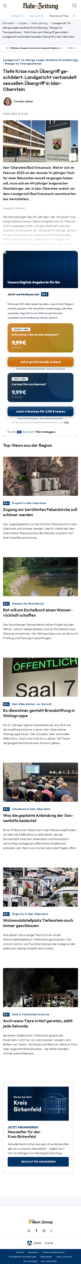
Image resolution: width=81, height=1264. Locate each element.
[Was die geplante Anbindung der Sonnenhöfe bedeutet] (40, 782)
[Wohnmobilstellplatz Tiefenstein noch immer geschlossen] (40, 887)
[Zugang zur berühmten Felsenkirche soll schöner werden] (40, 476)
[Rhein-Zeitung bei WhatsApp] (29, 1231)
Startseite (8, 23)
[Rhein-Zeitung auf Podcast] (51, 1231)
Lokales (22, 23)
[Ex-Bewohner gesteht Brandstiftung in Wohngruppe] (40, 677)
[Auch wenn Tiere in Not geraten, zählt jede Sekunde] (40, 987)
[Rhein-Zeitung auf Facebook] (36, 1231)
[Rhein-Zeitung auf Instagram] (44, 1231)
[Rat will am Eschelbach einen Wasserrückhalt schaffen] (40, 576)
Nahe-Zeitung (39, 23)
